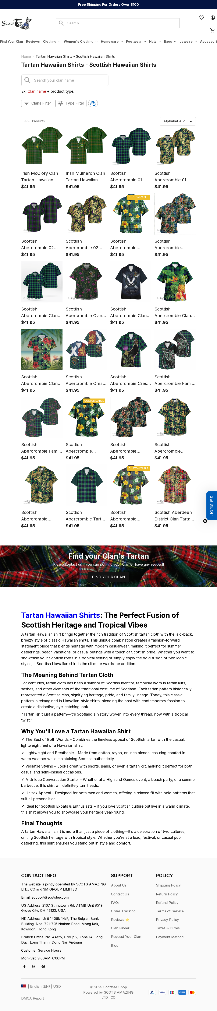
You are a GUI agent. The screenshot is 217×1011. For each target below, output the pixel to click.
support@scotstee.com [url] (50, 897)
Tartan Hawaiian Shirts (60, 615)
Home (26, 56)
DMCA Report (32, 998)
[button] (211, 505)
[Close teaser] (205, 521)
